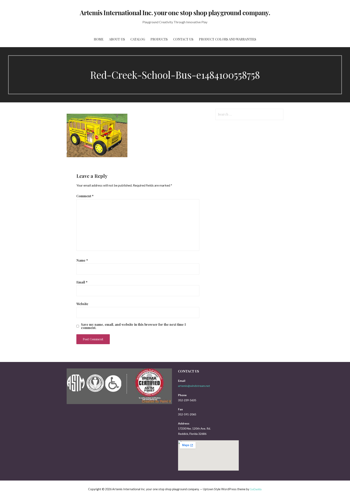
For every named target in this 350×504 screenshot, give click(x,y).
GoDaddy (256, 489)
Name (82, 260)
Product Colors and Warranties (227, 39)
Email (82, 282)
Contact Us (183, 39)
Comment (85, 196)
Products (159, 39)
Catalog (137, 39)
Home (99, 39)
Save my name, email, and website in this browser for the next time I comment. (133, 326)
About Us (117, 39)
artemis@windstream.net (194, 385)
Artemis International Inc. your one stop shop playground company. (175, 12)
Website (82, 304)
